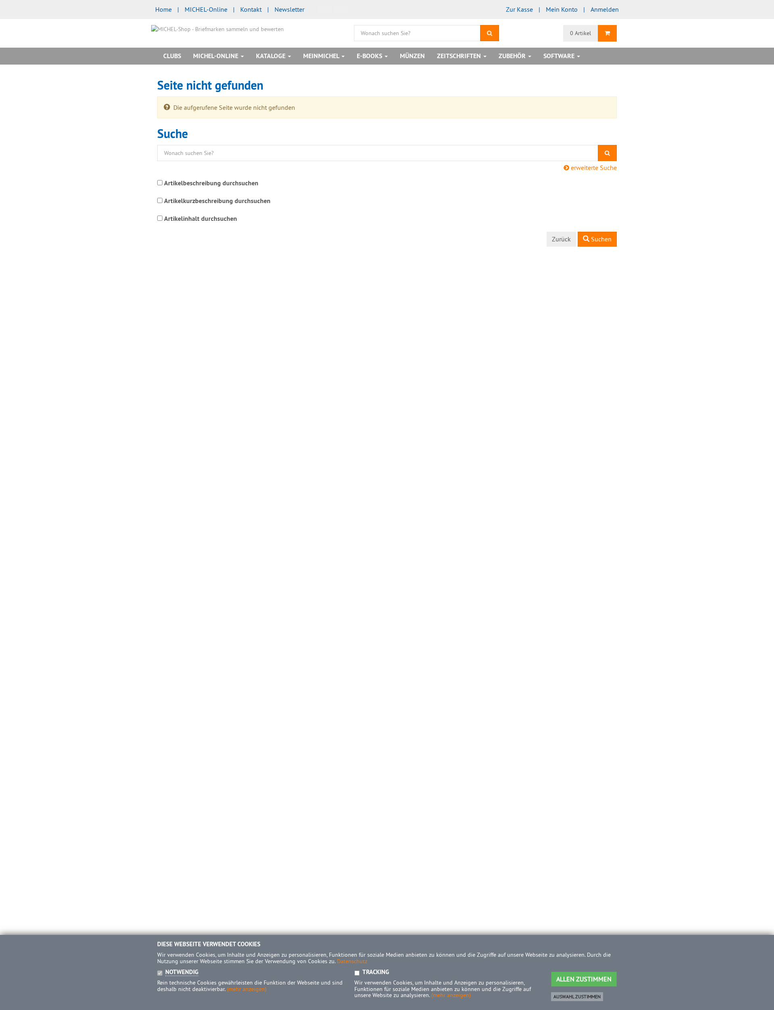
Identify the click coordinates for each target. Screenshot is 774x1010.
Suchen (600, 239)
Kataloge (271, 56)
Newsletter (289, 9)
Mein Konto (562, 9)
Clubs (172, 56)
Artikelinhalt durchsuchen (200, 218)
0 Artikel (580, 33)
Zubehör (513, 56)
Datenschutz (352, 961)
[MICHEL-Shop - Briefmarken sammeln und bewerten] (217, 28)
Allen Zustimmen (584, 979)
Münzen (412, 56)
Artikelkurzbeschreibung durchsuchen (217, 201)
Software (559, 56)
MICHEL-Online (206, 9)
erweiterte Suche (593, 167)
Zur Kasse (519, 9)
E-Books (370, 56)
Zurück (561, 239)
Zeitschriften (460, 56)
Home (163, 9)
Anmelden (605, 9)
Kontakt (251, 9)
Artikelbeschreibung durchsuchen (211, 183)
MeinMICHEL (322, 56)
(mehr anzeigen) (246, 989)
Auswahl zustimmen (577, 996)
